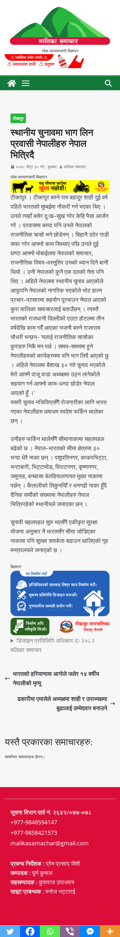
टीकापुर (18, 118)
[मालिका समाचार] (12, 83)
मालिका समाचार (75, 166)
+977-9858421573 (33, 833)
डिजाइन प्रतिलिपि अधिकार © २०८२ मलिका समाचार (52, 645)
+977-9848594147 (33, 822)
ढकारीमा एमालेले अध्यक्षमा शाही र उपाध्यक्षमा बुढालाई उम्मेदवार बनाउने (62, 703)
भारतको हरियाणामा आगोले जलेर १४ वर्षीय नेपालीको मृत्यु (56, 678)
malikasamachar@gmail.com (49, 843)
